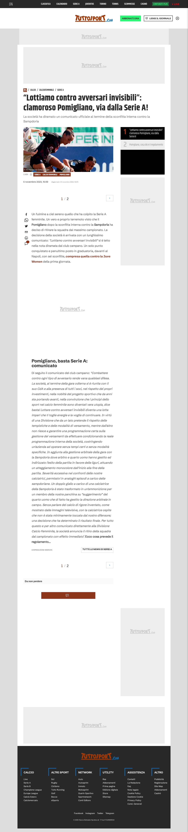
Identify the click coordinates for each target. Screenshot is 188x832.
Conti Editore (84, 800)
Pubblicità (159, 779)
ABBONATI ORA (130, 18)
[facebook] (26, 214)
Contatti (131, 779)
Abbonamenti (109, 782)
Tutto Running (57, 789)
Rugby (54, 782)
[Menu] (11, 4)
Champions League (33, 789)
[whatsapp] (26, 220)
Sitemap (106, 797)
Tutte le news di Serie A (97, 549)
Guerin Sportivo (85, 793)
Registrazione (160, 782)
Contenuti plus (160, 4)
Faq (129, 786)
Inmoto (81, 786)
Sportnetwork (85, 797)
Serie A (76, 4)
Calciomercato (31, 800)
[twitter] (26, 226)
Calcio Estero (30, 797)
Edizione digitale (110, 789)
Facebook (78, 813)
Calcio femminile (50, 174)
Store (105, 793)
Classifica (46, 4)
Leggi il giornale (160, 18)
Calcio (33, 90)
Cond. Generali (134, 804)
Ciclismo (55, 786)
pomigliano (64, 174)
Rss (104, 779)
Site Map (158, 786)
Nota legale (133, 789)
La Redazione (133, 782)
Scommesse (129, 4)
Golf (53, 793)
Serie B (27, 786)
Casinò (144, 4)
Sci (52, 779)
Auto (80, 779)
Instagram (90, 813)
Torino (103, 4)
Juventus (89, 4)
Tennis (115, 4)
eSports (55, 800)
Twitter (100, 813)
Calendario (61, 4)
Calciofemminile (46, 90)
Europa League (31, 793)
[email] (26, 232)
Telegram (109, 813)
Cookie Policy (134, 793)
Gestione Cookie (135, 797)
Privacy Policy (134, 800)
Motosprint (83, 789)
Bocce (54, 797)
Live (176, 4)
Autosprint (83, 782)
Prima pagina (109, 786)
